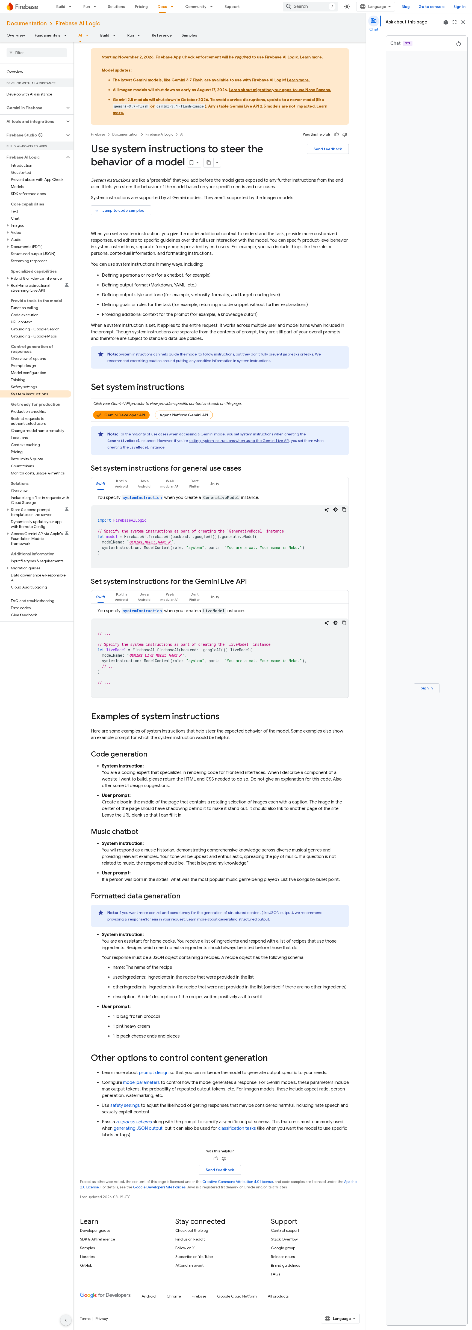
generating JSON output (138, 1128)
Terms (85, 1318)
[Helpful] (336, 134)
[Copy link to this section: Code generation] (153, 754)
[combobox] (310, 6)
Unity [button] (214, 483)
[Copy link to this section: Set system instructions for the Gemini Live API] (252, 582)
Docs (162, 6)
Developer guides (95, 1230)
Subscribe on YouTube (194, 1256)
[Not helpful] (345, 134)
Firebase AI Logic (77, 23)
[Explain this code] (326, 509)
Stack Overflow (284, 1239)
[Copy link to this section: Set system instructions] (189, 387)
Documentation (27, 23)
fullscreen (454, 22)
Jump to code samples (119, 210)
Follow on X (185, 1247)
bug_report (445, 22)
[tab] (100, 483)
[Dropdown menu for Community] (213, 6)
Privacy (102, 1318)
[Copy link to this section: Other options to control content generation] (273, 1058)
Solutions (116, 6)
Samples (189, 35)
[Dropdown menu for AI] (88, 35)
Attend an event (189, 1265)
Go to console (431, 6)
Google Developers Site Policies (159, 1187)
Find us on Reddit (190, 1239)
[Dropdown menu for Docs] (173, 6)
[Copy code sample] (344, 509)
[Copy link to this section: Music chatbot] (143, 832)
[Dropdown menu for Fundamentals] (66, 35)
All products (278, 1296)
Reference (162, 35)
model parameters (141, 1082)
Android (148, 1296)
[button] (32, 107)
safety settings (125, 1105)
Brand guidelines (285, 1265)
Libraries (87, 1256)
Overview (16, 35)
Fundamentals (47, 35)
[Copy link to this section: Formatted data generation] (186, 896)
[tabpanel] (220, 531)
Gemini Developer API (124, 415)
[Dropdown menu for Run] (96, 6)
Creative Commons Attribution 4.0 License (237, 1181)
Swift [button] (100, 483)
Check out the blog (191, 1230)
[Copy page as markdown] (209, 162)
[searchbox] (37, 52)
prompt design (154, 1072)
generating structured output (243, 919)
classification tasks (237, 1128)
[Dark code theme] (335, 509)
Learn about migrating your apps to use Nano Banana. (280, 89)
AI (80, 35)
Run (86, 6)
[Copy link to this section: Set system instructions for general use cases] (246, 468)
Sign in (459, 6)
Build (60, 6)
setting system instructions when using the (239, 440)
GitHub (86, 1265)
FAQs (275, 1274)
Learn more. (311, 57)
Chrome (174, 1296)
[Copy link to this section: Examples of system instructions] (225, 717)
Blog (406, 6)
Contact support (285, 1230)
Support (232, 6)
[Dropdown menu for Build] (71, 6)
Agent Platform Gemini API (184, 415)
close (463, 22)
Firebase (98, 134)
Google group (283, 1247)
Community (195, 6)
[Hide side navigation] (65, 1320)
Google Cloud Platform (237, 1296)
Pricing (141, 6)
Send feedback (328, 149)
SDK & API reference (97, 1239)
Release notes (283, 1256)
